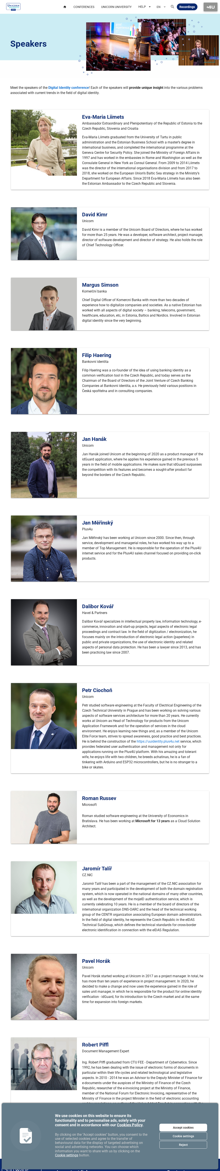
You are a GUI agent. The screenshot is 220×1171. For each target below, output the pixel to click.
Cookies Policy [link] (129, 1125)
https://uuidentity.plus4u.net (158, 741)
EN (158, 7)
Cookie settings (183, 1136)
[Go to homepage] (13, 7)
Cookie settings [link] (66, 1155)
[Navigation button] (210, 7)
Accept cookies (183, 1127)
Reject (183, 1144)
